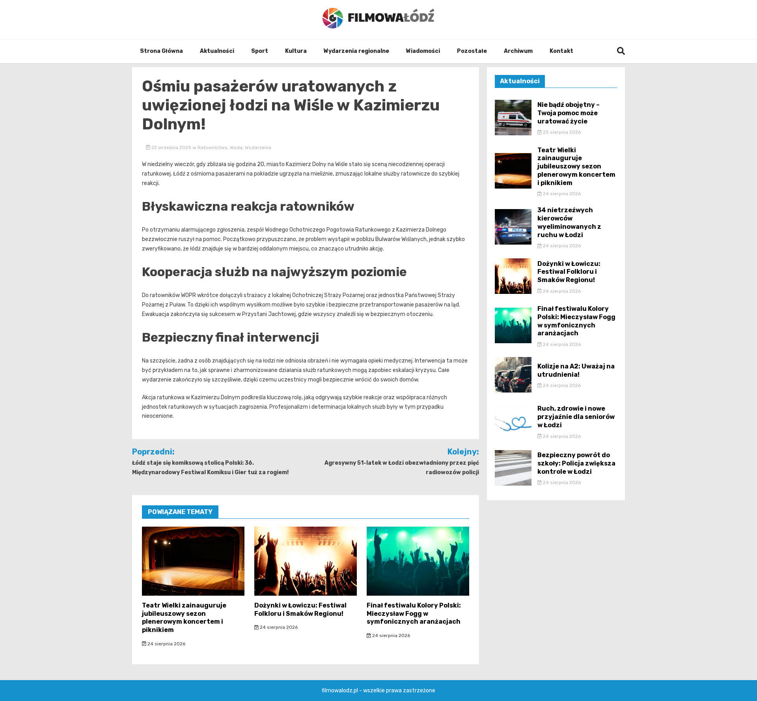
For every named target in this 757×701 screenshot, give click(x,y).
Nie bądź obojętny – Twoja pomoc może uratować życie (568, 113)
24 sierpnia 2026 (165, 644)
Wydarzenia (258, 147)
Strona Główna (161, 51)
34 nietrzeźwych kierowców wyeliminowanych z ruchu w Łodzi (569, 222)
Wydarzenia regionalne (356, 51)
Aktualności (217, 51)
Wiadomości (423, 51)
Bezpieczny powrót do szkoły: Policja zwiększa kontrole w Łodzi (576, 463)
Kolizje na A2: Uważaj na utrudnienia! (576, 370)
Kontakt (561, 51)
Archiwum (518, 51)
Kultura (296, 51)
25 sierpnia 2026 (561, 132)
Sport (259, 51)
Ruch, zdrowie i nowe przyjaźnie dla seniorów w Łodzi (576, 417)
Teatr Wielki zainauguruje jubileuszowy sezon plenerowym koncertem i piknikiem (184, 618)
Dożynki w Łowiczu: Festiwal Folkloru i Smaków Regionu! (300, 609)
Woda (236, 147)
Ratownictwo (212, 147)
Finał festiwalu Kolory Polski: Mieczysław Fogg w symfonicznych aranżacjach (414, 614)
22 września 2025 (171, 147)
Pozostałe (472, 51)
